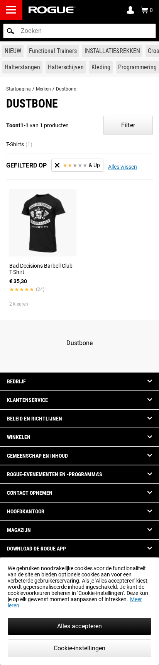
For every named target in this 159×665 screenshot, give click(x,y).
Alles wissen (122, 167)
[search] (79, 31)
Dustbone (66, 89)
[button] (10, 31)
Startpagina (18, 89)
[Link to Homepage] (52, 10)
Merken (43, 89)
